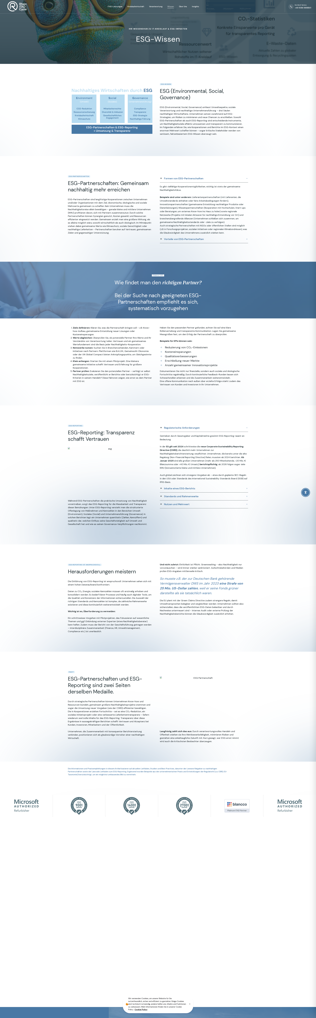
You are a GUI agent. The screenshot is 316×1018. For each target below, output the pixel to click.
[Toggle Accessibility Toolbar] (305, 492)
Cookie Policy (141, 1009)
